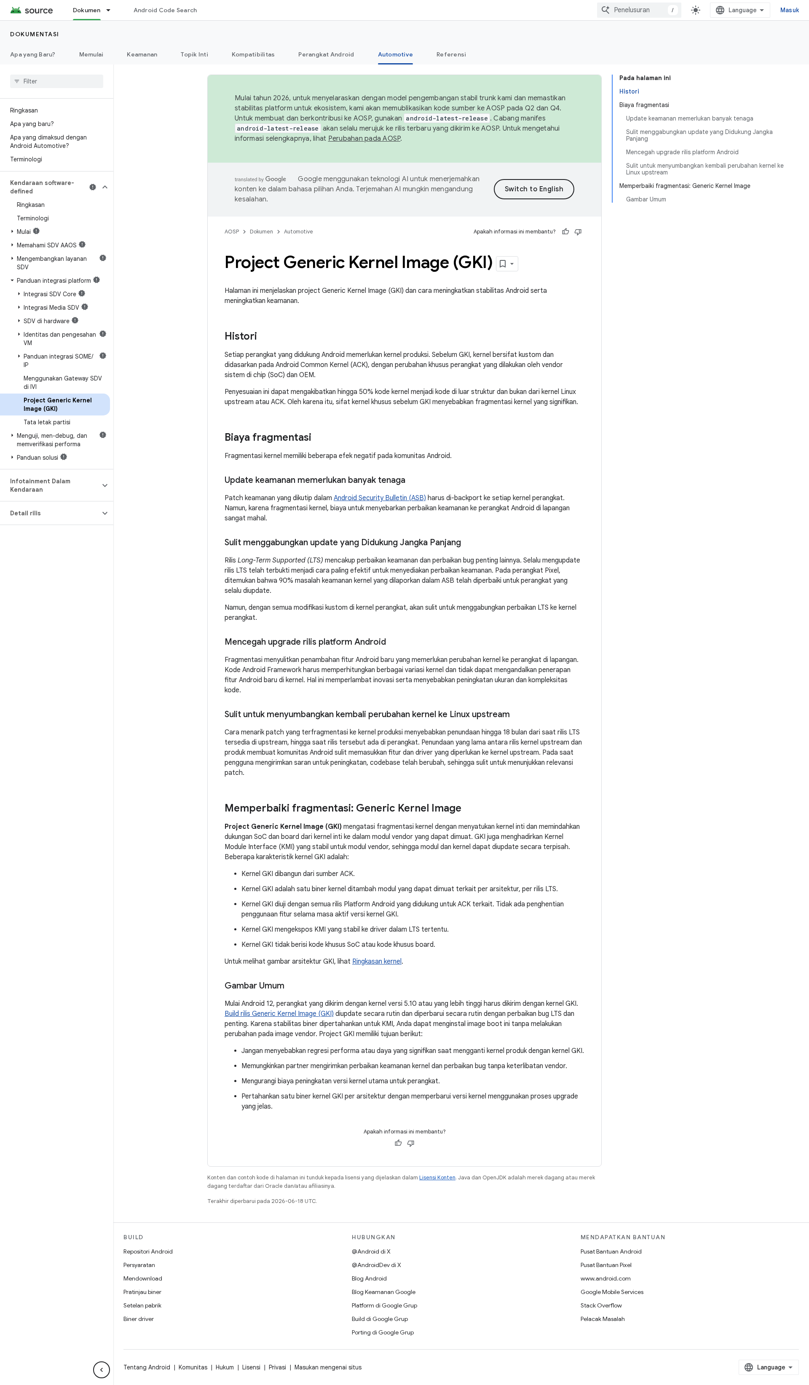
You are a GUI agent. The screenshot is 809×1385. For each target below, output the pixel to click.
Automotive (395, 54)
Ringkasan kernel (377, 961)
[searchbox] (56, 81)
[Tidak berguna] (578, 231)
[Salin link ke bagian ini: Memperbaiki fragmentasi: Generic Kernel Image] (469, 809)
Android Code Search (165, 10)
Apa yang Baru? (33, 54)
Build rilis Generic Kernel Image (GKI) (279, 1014)
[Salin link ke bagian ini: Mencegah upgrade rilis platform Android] (394, 643)
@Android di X (371, 1251)
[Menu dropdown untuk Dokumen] (112, 10)
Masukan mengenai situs (328, 1367)
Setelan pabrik (142, 1305)
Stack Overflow (601, 1305)
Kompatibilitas (253, 54)
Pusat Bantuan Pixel (606, 1265)
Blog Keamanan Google (383, 1292)
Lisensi (251, 1367)
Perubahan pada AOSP (364, 138)
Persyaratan (139, 1265)
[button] (50, 187)
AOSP (232, 231)
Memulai (91, 54)
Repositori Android (148, 1251)
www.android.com (606, 1278)
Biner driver (138, 1319)
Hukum (225, 1367)
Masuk (789, 10)
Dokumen (87, 10)
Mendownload (142, 1278)
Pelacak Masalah (603, 1319)
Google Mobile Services (612, 1292)
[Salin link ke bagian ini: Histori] (265, 337)
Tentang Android (146, 1367)
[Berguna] (565, 231)
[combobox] (639, 10)
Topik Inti (194, 54)
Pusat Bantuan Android (611, 1251)
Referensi (451, 54)
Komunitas (193, 1367)
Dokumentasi (34, 34)
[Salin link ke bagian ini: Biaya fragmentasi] (319, 438)
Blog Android (369, 1278)
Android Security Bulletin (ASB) (380, 498)
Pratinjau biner (142, 1292)
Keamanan (142, 54)
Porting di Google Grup (383, 1332)
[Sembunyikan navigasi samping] (101, 1369)
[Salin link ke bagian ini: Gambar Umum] (292, 986)
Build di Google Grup (380, 1319)
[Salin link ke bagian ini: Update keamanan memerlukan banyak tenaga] (413, 481)
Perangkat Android (326, 54)
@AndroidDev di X (376, 1265)
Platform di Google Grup (384, 1305)
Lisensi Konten (437, 1177)
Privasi (277, 1367)
